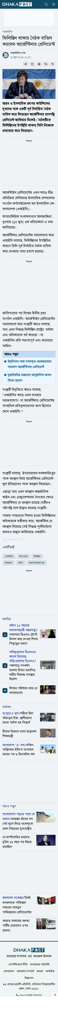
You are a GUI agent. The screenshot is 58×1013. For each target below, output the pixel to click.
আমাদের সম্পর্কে (25, 971)
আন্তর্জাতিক (7, 31)
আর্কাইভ (50, 971)
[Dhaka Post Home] (29, 950)
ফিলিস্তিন (37, 556)
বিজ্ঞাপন (29, 978)
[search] (46, 4)
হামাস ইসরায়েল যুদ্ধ (36, 562)
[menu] (53, 4)
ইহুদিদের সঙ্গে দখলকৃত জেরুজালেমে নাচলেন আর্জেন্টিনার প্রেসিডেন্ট (30, 364)
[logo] (17, 4)
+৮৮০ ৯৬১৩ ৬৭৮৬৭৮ (30, 995)
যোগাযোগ (9, 971)
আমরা (40, 971)
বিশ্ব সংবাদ (23, 556)
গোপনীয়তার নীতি (18, 964)
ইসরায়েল (8, 562)
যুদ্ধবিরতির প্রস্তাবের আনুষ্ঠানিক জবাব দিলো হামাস (30, 377)
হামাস (20, 562)
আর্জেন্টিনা (9, 556)
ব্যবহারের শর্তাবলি (39, 964)
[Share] (25, 64)
